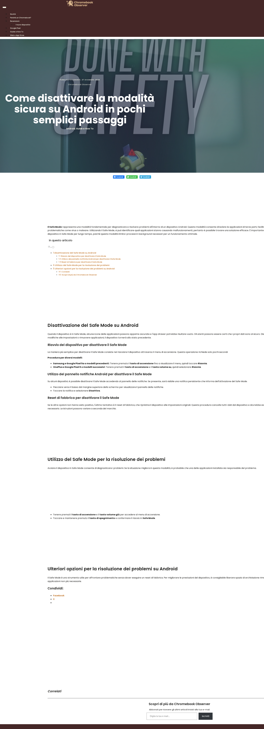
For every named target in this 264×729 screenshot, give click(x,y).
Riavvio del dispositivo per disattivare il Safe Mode (83, 256)
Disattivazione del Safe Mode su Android (75, 252)
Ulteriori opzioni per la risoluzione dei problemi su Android (85, 268)
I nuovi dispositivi (23, 25)
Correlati (65, 271)
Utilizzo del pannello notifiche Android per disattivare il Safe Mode (91, 259)
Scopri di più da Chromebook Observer (79, 274)
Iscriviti (205, 716)
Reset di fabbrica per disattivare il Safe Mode (81, 262)
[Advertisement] (132, 200)
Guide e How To (85, 128)
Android (70, 128)
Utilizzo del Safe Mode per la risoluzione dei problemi (82, 265)
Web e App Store (17, 35)
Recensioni (14, 21)
